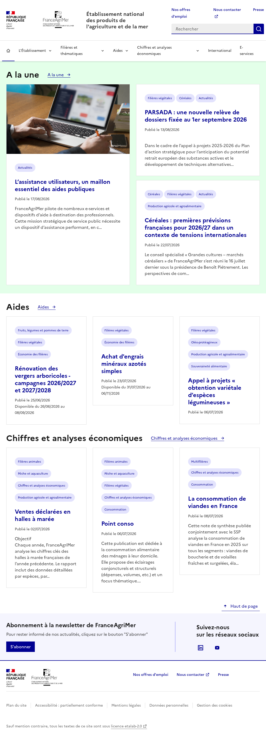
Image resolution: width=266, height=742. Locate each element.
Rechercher (259, 29)
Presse (258, 9)
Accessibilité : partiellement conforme (69, 705)
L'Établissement (32, 50)
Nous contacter (190, 674)
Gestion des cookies (214, 705)
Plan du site (16, 705)
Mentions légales (126, 705)
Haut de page (243, 606)
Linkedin (200, 648)
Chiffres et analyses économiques (154, 50)
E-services (247, 50)
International (219, 50)
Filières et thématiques (72, 50)
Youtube (217, 648)
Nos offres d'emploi (150, 674)
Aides (118, 50)
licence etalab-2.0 (126, 726)
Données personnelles (168, 705)
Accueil (8, 50)
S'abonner (20, 647)
